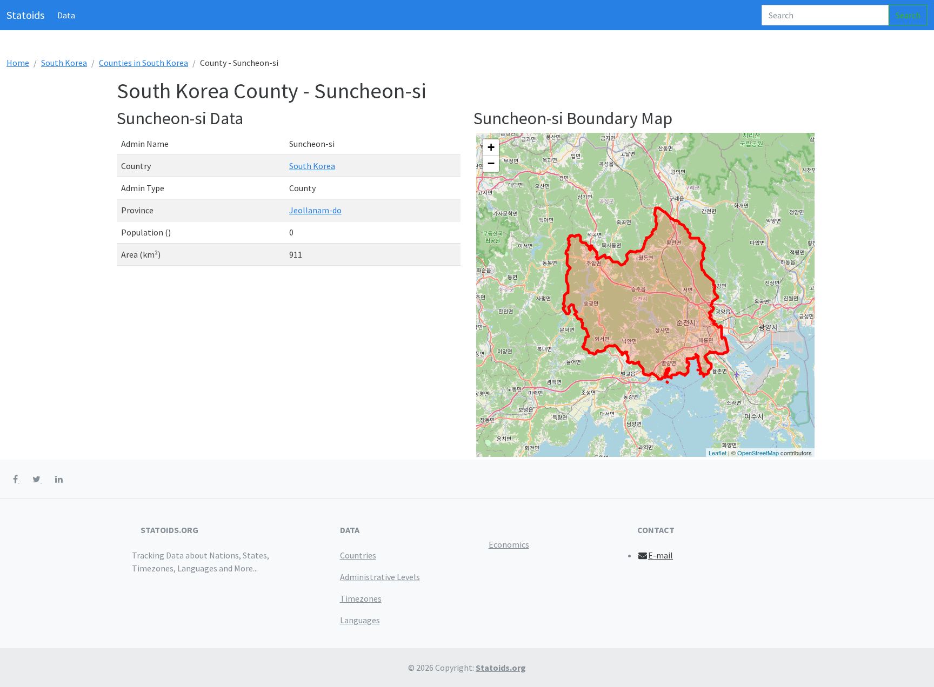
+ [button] (491, 147)
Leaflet (717, 452)
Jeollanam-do (315, 210)
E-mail (660, 555)
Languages (360, 620)
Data (66, 15)
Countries (358, 555)
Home (17, 62)
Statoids (25, 15)
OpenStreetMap (758, 452)
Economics (509, 544)
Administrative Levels (380, 576)
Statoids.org (501, 667)
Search (908, 15)
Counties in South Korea (143, 62)
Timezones (361, 598)
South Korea (64, 62)
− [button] (491, 163)
